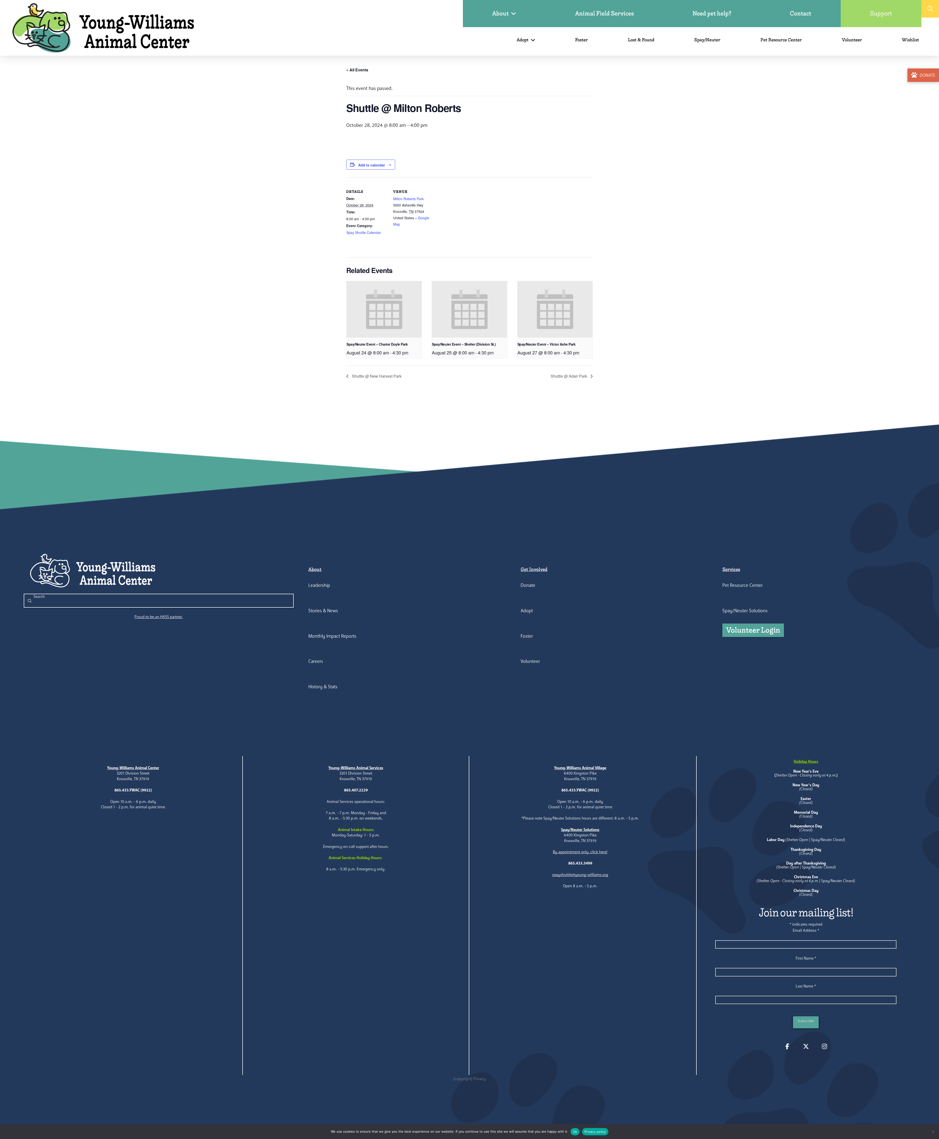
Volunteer (530, 661)
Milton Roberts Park (408, 198)
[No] (932, 1131)
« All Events (357, 70)
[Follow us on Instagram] (824, 1046)
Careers (315, 661)
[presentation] (384, 309)
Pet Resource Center (742, 585)
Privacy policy (595, 1132)
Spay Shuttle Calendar (363, 232)
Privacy (479, 1078)
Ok (575, 1132)
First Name (806, 958)
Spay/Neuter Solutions (745, 611)
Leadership (319, 585)
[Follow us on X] (806, 1046)
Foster (527, 636)
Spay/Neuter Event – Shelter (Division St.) (464, 344)
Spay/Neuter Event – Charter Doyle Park (377, 344)
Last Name (806, 986)
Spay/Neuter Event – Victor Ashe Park (546, 344)
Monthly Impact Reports (332, 636)
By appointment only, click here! (580, 851)
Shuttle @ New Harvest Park (376, 376)
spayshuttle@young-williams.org (580, 874)
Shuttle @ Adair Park (569, 376)
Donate (528, 585)
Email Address (806, 930)
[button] (930, 9)
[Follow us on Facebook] (787, 1046)
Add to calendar (371, 165)
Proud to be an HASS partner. (158, 616)
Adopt (527, 611)
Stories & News (323, 611)
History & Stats (322, 687)
